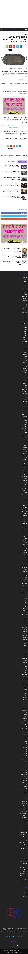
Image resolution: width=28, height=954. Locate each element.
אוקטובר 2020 (24, 412)
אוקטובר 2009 (24, 635)
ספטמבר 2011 (24, 592)
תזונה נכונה (25, 730)
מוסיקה (26, 784)
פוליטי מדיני (25, 747)
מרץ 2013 (25, 558)
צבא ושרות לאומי (24, 724)
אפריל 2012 (25, 579)
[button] (2, 29)
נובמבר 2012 (24, 565)
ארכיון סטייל (25, 877)
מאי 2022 (25, 376)
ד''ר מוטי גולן (25, 815)
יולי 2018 (25, 461)
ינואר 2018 (25, 471)
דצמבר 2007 (25, 678)
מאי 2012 (25, 577)
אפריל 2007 (25, 693)
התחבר (26, 890)
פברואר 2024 (24, 335)
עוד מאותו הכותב (11, 161)
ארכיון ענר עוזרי (24, 776)
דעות (26, 749)
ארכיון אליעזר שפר (24, 848)
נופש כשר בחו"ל (24, 722)
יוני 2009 (25, 643)
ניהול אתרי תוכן (8, 952)
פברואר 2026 (24, 289)
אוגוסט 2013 (25, 552)
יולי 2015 (25, 517)
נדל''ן (26, 761)
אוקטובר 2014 (24, 531)
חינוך (26, 726)
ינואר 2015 (25, 529)
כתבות (26, 741)
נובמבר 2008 (24, 656)
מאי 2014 (25, 536)
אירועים (26, 736)
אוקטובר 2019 (24, 436)
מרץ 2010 (25, 625)
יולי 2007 (25, 687)
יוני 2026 (25, 281)
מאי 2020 (25, 422)
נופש (26, 772)
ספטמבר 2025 (24, 298)
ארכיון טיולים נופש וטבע (23, 873)
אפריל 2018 (25, 467)
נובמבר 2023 (24, 341)
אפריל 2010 (25, 623)
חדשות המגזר (25, 734)
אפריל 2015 (25, 523)
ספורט (26, 706)
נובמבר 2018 (24, 455)
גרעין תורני (25, 809)
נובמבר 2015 (24, 509)
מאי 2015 (25, 521)
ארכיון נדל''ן (25, 869)
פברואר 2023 (24, 358)
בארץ (26, 737)
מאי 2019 (25, 445)
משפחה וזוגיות (24, 768)
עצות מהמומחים (24, 708)
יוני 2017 (25, 482)
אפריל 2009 (25, 647)
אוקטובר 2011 (24, 591)
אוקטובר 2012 (24, 567)
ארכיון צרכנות (24, 871)
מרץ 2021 (25, 403)
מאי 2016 (25, 498)
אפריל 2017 (25, 484)
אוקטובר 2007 (24, 682)
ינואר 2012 (25, 585)
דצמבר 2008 (25, 654)
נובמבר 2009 (24, 633)
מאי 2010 (25, 622)
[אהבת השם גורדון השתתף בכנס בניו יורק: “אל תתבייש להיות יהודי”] (24, 167)
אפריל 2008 (25, 670)
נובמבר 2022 (24, 364)
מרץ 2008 (25, 672)
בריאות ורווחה (25, 805)
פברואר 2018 (24, 469)
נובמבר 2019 (24, 434)
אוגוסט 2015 (25, 515)
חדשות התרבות (24, 782)
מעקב (3, 216)
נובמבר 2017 (24, 474)
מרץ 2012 (25, 581)
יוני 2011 (25, 598)
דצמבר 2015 (25, 507)
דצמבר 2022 (25, 362)
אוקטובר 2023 (24, 343)
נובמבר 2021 (24, 387)
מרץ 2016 (25, 501)
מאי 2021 (25, 399)
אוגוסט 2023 (25, 347)
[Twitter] (14, 945)
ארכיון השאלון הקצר (23, 861)
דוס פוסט (25, 792)
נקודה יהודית (25, 796)
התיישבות (25, 720)
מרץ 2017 (25, 486)
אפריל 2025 (25, 308)
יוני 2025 (25, 304)
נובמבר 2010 (24, 612)
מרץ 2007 (25, 695)
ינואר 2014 (25, 542)
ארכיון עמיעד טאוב (24, 856)
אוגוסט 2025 (25, 300)
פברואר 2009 (24, 651)
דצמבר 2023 (25, 339)
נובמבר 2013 (24, 546)
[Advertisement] (14, 14)
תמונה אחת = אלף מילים (22, 797)
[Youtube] (10, 945)
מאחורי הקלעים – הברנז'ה (22, 790)
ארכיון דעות (25, 850)
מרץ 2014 (25, 538)
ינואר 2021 (25, 407)
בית (26, 32)
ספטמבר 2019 (24, 438)
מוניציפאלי (25, 799)
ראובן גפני (25, 821)
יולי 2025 (25, 302)
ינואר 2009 (25, 653)
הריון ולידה (25, 766)
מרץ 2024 (25, 333)
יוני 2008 (25, 666)
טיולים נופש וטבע (24, 774)
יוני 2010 (25, 620)
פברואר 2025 (24, 312)
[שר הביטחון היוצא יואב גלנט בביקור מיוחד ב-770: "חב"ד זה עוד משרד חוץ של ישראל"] (24, 185)
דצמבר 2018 (25, 453)
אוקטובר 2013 (24, 548)
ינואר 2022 (25, 383)
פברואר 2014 (24, 540)
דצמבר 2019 (25, 432)
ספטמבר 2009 (24, 637)
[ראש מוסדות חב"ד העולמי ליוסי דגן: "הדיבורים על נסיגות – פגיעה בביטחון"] (24, 191)
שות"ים (26, 823)
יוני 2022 (25, 374)
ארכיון (26, 828)
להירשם (3, 218)
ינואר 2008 (25, 676)
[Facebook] (17, 945)
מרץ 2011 (25, 604)
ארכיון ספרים (25, 838)
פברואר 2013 (24, 560)
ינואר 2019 (25, 451)
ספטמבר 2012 (24, 569)
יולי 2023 (25, 349)
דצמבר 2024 (25, 316)
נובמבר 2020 (24, 410)
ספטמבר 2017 (24, 478)
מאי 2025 (25, 306)
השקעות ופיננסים (24, 710)
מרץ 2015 (25, 525)
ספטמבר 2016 (24, 496)
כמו (2, 213)
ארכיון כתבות (25, 863)
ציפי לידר (25, 819)
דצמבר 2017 (25, 472)
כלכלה (26, 757)
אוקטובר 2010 (24, 614)
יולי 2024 (25, 325)
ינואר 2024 (25, 337)
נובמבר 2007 (24, 680)
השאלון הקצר (25, 739)
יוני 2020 (25, 420)
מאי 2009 (25, 645)
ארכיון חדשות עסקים (23, 867)
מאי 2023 (25, 352)
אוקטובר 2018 (24, 457)
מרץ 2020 (25, 426)
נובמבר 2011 (24, 589)
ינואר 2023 (25, 360)
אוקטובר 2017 (24, 476)
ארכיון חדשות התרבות (23, 834)
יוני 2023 (25, 350)
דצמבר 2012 (25, 563)
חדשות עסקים (24, 759)
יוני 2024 (25, 327)
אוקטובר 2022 (24, 366)
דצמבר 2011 (25, 587)
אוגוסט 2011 (25, 594)
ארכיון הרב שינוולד (24, 852)
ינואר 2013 (25, 562)
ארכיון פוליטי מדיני (24, 883)
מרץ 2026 (25, 287)
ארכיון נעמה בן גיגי (24, 854)
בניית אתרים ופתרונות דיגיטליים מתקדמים (9, 950)
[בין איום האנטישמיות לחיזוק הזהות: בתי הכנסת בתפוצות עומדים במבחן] (24, 173)
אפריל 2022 (25, 378)
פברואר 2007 (24, 697)
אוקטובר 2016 (24, 494)
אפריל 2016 (25, 500)
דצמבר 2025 (25, 292)
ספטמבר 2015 (24, 513)
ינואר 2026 (25, 290)
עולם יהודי (25, 34)
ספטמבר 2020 (24, 414)
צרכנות (26, 763)
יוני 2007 (25, 689)
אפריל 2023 (25, 354)
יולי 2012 (25, 573)
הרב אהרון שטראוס (24, 817)
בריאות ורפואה (24, 732)
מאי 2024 (25, 329)
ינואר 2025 (25, 314)
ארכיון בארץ (25, 859)
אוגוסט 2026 (25, 277)
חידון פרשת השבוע (24, 811)
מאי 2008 (25, 668)
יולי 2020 (25, 418)
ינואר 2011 (25, 608)
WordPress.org (24, 896)
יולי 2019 (25, 441)
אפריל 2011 (25, 602)
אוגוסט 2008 (25, 662)
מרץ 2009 (25, 649)
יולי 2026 (25, 279)
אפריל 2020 (25, 424)
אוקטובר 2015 (24, 511)
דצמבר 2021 (25, 385)
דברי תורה (25, 825)
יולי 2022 (25, 372)
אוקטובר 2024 (24, 319)
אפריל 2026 (25, 285)
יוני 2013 (25, 556)
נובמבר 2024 (24, 318)
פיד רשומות (25, 892)
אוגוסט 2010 (25, 616)
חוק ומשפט (25, 714)
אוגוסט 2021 (25, 393)
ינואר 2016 (25, 505)
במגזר (26, 840)
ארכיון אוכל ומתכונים (23, 832)
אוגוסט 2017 (25, 480)
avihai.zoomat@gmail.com (11, 936)
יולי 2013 (25, 554)
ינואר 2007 (25, 699)
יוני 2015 (25, 519)
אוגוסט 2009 (25, 639)
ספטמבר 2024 (24, 321)
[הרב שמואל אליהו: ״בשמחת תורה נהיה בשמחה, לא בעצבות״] (24, 198)
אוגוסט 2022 (25, 370)
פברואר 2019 (24, 449)
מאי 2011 (25, 600)
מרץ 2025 (25, 310)
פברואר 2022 (24, 381)
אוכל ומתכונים (24, 780)
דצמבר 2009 (25, 631)
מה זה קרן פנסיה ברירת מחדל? (7, 155)
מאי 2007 (25, 691)
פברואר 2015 (24, 527)
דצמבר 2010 (25, 610)
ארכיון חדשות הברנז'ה (23, 842)
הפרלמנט (25, 745)
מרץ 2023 (25, 356)
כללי (20, 251)
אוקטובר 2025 (24, 296)
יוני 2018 (25, 463)
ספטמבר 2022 (24, 368)
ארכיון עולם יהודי (24, 830)
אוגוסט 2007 (25, 685)
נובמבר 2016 (24, 492)
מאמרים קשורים (22, 161)
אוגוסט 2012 (25, 571)
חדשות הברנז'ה (24, 794)
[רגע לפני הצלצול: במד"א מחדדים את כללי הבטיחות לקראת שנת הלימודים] (24, 256)
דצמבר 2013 (25, 544)
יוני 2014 (25, 534)
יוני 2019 (25, 443)
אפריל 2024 (25, 331)
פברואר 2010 (24, 627)
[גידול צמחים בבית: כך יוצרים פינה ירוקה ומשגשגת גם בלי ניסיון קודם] (24, 251)
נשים (26, 765)
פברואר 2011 (24, 606)
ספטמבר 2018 (24, 459)
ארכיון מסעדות (24, 836)
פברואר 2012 (24, 583)
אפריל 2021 (25, 401)
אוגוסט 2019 (25, 440)
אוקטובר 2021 (24, 389)
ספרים (26, 788)
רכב (26, 712)
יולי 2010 (25, 618)
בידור (26, 778)
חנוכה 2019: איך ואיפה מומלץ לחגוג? (21, 156)
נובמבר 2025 (24, 294)
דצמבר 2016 (25, 490)
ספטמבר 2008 (24, 660)
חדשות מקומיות (24, 801)
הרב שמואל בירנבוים (23, 813)
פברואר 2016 (24, 503)
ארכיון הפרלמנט (24, 881)
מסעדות (25, 786)
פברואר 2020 (24, 428)
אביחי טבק (23, 43)
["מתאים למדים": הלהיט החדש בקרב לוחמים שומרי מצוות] (24, 179)
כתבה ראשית (25, 174)
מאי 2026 (25, 283)
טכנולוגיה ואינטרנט (23, 728)
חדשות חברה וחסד (24, 807)
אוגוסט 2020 (25, 416)
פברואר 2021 (24, 405)
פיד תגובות (25, 894)
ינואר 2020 (25, 430)
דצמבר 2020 (25, 409)
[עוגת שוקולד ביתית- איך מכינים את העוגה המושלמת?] (24, 262)
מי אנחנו (24, 950)
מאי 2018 (25, 465)
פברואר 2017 (24, 488)
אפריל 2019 (25, 447)
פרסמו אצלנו (19, 950)
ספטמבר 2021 (24, 391)
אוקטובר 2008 (24, 658)
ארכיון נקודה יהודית (24, 844)
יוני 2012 (25, 575)
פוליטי (26, 743)
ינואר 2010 (25, 629)
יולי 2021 (25, 395)
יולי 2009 (25, 641)
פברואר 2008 (24, 674)
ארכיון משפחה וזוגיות (23, 875)
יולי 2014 (25, 532)
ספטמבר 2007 (24, 683)
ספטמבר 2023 (24, 345)
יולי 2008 (25, 664)
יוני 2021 (25, 397)
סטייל (26, 770)
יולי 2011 (25, 596)
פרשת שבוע (25, 716)
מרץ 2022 (25, 380)
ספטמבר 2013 (24, 550)
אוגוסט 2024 (25, 323)
